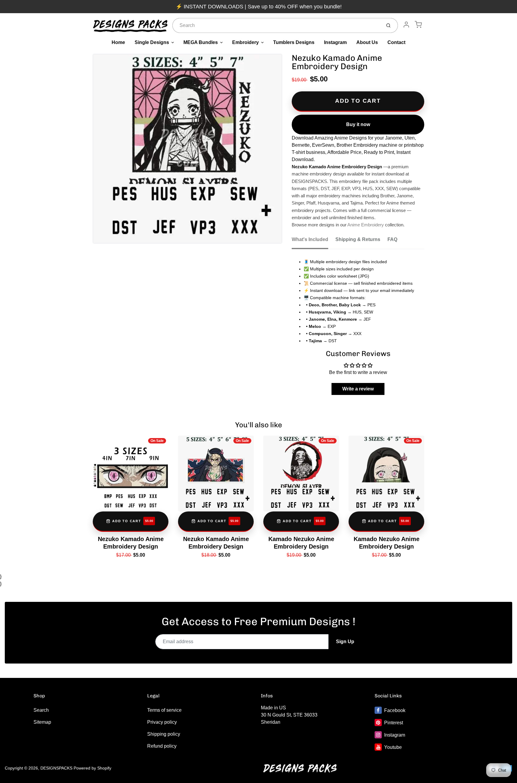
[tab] (313, 241)
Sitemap (42, 722)
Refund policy (162, 746)
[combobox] (276, 25)
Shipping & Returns (357, 239)
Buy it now (358, 124)
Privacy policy (162, 722)
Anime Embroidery (365, 224)
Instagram (335, 42)
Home (118, 42)
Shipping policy (163, 734)
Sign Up (345, 641)
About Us (367, 42)
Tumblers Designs (293, 42)
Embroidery (245, 42)
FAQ (392, 239)
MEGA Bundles (200, 42)
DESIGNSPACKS (56, 768)
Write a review (358, 388)
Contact (396, 42)
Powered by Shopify (92, 768)
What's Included (310, 239)
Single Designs (152, 42)
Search (41, 710)
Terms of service (164, 710)
